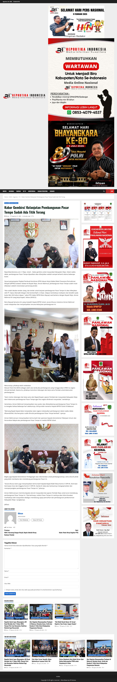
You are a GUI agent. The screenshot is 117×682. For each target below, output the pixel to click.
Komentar (7, 548)
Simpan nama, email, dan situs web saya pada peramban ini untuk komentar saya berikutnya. (34, 590)
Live (112, 191)
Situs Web (7, 583)
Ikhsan (7, 216)
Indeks (58, 676)
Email (6, 577)
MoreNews (64, 680)
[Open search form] (104, 191)
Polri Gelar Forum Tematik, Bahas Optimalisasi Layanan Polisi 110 (41, 660)
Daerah (18, 191)
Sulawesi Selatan (14, 203)
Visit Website (24, 520)
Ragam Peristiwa (43, 191)
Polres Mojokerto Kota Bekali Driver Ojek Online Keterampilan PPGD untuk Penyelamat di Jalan (71, 661)
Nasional (11, 191)
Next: (68, 531)
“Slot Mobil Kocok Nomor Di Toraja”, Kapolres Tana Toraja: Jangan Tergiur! (65, 623)
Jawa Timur (72, 655)
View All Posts (37, 520)
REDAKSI (52, 191)
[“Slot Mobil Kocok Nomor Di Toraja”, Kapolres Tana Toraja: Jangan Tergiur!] (66, 612)
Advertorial (31, 191)
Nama (6, 571)
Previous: (20, 532)
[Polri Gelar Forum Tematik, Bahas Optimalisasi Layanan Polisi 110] (45, 648)
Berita (4, 191)
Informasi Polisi (10, 617)
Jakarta (44, 655)
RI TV (24, 191)
